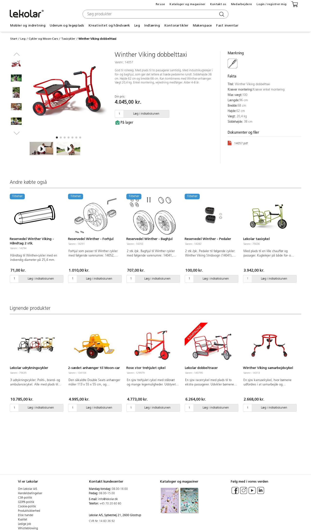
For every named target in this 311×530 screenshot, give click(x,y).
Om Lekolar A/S (27, 489)
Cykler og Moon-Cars (43, 38)
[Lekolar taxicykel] (269, 216)
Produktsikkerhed (29, 511)
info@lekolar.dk (108, 499)
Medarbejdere (241, 4)
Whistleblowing (28, 528)
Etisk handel (25, 515)
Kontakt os (218, 4)
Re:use (160, 4)
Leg (23, 38)
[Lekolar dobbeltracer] (211, 345)
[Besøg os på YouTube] (252, 492)
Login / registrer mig (271, 4)
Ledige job (24, 524)
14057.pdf (241, 143)
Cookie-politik (27, 506)
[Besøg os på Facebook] (235, 492)
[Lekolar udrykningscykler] (36, 345)
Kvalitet (22, 519)
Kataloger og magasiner (187, 4)
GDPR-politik (26, 502)
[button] (57, 137)
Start (13, 38)
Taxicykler (68, 38)
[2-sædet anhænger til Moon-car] (94, 345)
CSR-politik (25, 497)
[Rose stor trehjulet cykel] (152, 345)
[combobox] (155, 14)
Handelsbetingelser (30, 493)
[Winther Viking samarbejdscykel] (269, 345)
